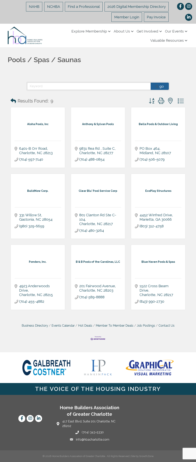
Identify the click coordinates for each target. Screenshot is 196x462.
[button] (13, 101)
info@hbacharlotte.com (92, 439)
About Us (122, 31)
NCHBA (53, 6)
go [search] (161, 86)
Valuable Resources (167, 40)
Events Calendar (63, 325)
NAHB (34, 6)
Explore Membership (89, 31)
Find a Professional (84, 6)
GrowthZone (146, 456)
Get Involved (147, 31)
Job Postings (146, 325)
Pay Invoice (156, 17)
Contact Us (166, 325)
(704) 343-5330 (93, 432)
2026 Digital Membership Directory (136, 6)
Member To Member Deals (114, 325)
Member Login (126, 17)
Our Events (174, 31)
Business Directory (35, 325)
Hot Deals (85, 325)
